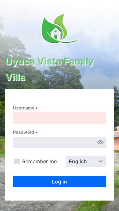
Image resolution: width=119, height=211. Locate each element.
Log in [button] (59, 181)
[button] (100, 142)
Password (23, 132)
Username (23, 107)
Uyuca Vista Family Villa (49, 68)
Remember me (39, 161)
